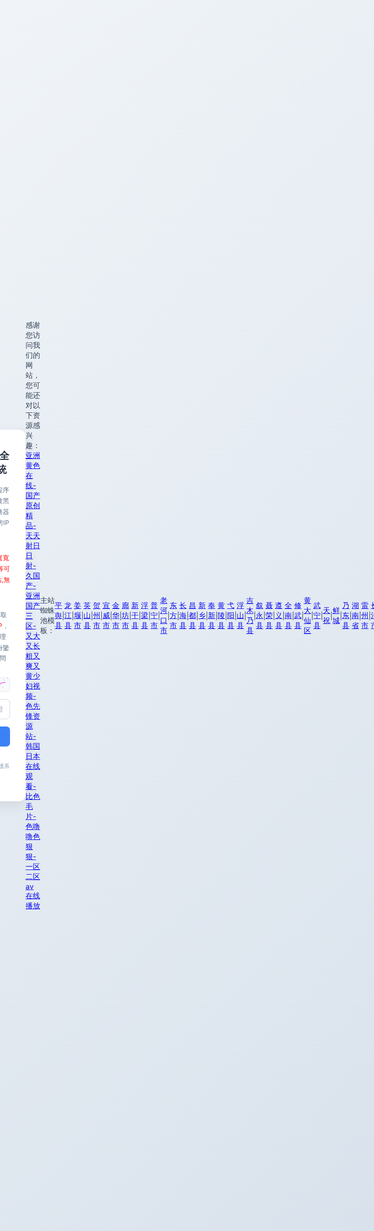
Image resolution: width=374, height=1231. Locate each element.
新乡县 (202, 615)
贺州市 (96, 615)
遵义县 (278, 615)
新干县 (135, 615)
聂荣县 (269, 615)
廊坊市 (125, 615)
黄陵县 (221, 615)
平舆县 (58, 615)
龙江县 (68, 615)
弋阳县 (230, 615)
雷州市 (365, 615)
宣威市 (106, 615)
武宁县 (317, 615)
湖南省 (355, 615)
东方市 (173, 615)
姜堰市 (77, 615)
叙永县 (259, 615)
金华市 (115, 615)
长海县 (183, 615)
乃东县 (345, 615)
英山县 (87, 615)
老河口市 (163, 615)
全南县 (288, 615)
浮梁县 (144, 615)
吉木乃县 (250, 615)
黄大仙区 (307, 615)
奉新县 (211, 615)
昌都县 (192, 615)
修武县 (297, 615)
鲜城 (336, 615)
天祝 (326, 615)
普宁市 (154, 615)
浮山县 (240, 615)
